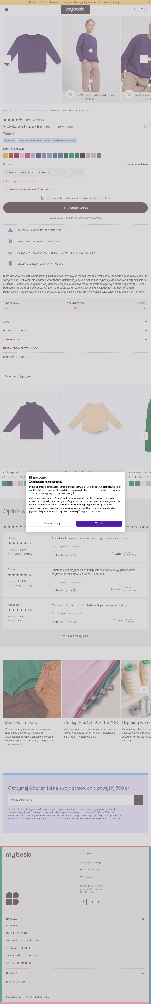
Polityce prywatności (89, 511)
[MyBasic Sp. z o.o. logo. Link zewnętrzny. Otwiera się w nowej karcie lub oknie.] (38, 477)
